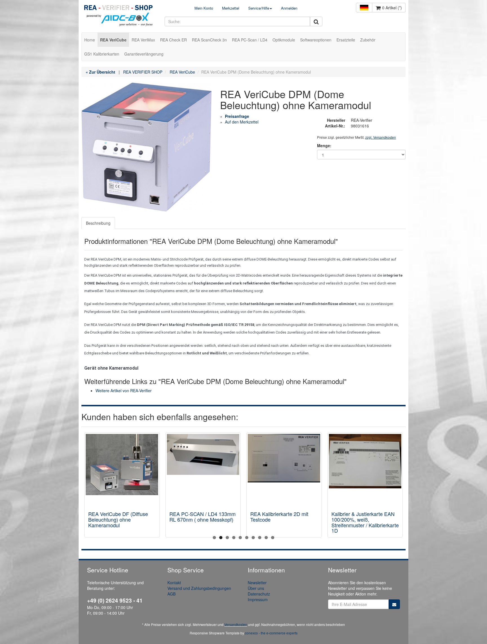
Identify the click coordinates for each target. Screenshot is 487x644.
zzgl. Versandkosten (380, 137)
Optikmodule (284, 40)
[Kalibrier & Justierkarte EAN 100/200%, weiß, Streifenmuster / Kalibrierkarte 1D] (365, 470)
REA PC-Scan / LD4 (249, 40)
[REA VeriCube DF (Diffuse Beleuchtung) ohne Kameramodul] (122, 470)
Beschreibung (98, 223)
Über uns (256, 588)
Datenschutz (259, 594)
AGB (171, 594)
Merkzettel (230, 8)
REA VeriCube (113, 40)
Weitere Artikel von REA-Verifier (124, 390)
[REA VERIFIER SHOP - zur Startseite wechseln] (118, 16)
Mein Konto (203, 8)
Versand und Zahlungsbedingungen (199, 588)
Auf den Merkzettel (241, 122)
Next (401, 486)
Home (89, 40)
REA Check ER (173, 40)
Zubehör (367, 40)
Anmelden (289, 8)
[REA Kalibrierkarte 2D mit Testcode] (284, 470)
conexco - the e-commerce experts (271, 632)
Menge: (324, 145)
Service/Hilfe (258, 8)
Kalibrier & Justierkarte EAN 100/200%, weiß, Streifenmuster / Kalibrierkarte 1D (365, 522)
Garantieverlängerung (143, 54)
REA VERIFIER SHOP (142, 72)
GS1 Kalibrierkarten (101, 54)
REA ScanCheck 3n (209, 40)
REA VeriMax (143, 40)
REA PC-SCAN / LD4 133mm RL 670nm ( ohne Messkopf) (202, 516)
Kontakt (174, 582)
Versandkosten (235, 624)
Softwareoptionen (315, 40)
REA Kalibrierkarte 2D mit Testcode (279, 516)
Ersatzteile (346, 40)
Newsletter (257, 582)
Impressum (258, 599)
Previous (85, 486)
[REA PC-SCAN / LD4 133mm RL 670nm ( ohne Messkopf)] (203, 470)
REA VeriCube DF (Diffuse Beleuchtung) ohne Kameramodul (118, 519)
